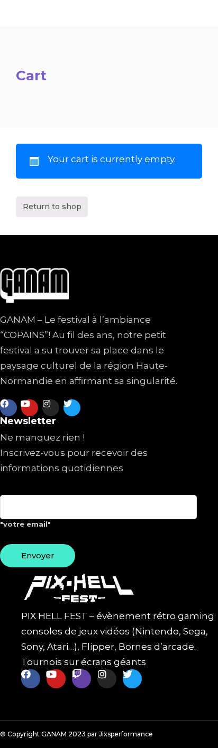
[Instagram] (50, 407)
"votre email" (25, 524)
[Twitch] (81, 678)
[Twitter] (71, 407)
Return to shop (52, 206)
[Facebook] (8, 407)
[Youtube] (29, 407)
